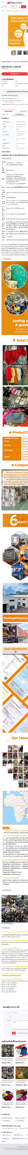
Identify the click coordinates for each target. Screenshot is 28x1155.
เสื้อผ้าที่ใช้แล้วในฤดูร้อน (7, 1118)
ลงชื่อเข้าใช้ (5, 104)
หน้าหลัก (3, 11)
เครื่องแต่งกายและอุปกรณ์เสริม (12, 11)
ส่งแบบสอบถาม (15, 74)
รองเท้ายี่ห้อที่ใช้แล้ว (6, 1120)
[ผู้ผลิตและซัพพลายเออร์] (14, 2)
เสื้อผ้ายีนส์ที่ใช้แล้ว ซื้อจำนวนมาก (20, 1138)
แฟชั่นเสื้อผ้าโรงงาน (18, 1135)
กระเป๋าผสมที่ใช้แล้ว (19, 1120)
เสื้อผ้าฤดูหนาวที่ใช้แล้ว (20, 1118)
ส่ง (13, 1033)
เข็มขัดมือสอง (6, 1138)
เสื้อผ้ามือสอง (22, 11)
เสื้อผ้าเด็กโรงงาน (7, 1135)
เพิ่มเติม (3, 1141)
